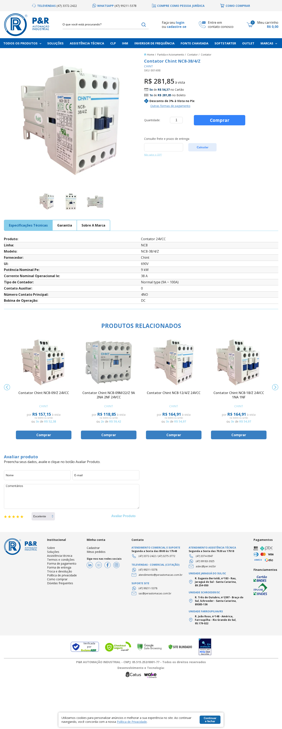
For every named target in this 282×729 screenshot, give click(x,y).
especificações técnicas (28, 225)
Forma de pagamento (61, 563)
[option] (54, 6)
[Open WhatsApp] (271, 718)
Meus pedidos (96, 552)
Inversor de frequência (154, 43)
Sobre (51, 548)
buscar (144, 24)
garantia (64, 225)
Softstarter (225, 43)
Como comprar (57, 579)
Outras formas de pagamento (170, 106)
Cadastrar (93, 548)
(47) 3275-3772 (166, 556)
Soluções (55, 43)
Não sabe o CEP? (153, 154)
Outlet (248, 43)
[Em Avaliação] (205, 647)
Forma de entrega (59, 567)
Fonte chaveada (194, 43)
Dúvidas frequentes (60, 583)
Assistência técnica (59, 556)
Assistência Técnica (87, 43)
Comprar (219, 120)
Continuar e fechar (210, 720)
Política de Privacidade (132, 722)
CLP (113, 43)
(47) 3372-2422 (147, 556)
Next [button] (275, 387)
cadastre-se (176, 27)
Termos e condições (61, 560)
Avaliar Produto (123, 516)
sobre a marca (93, 225)
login (180, 22)
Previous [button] (7, 387)
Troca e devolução (59, 571)
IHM (125, 43)
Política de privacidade (62, 575)
